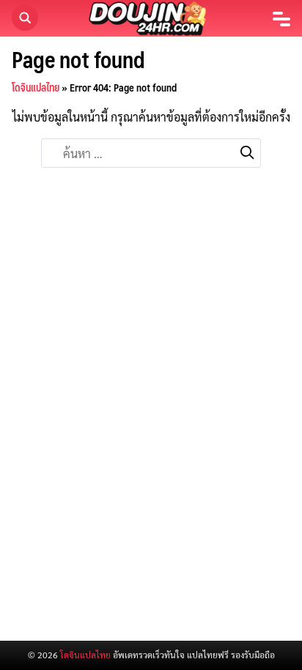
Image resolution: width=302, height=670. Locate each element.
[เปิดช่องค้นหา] (25, 17)
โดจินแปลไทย (35, 87)
